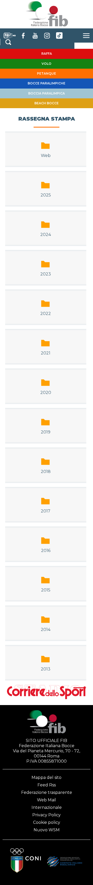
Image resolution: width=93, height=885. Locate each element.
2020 (45, 392)
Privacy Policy (46, 814)
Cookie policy (46, 822)
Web (46, 155)
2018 (46, 471)
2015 (45, 590)
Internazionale (47, 807)
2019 (45, 432)
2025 (46, 195)
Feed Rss (46, 785)
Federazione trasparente (46, 792)
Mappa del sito (46, 777)
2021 (45, 353)
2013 (45, 669)
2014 (45, 629)
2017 (45, 511)
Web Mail (46, 799)
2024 (45, 234)
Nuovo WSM (47, 829)
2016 (45, 550)
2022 (45, 313)
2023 (45, 274)
